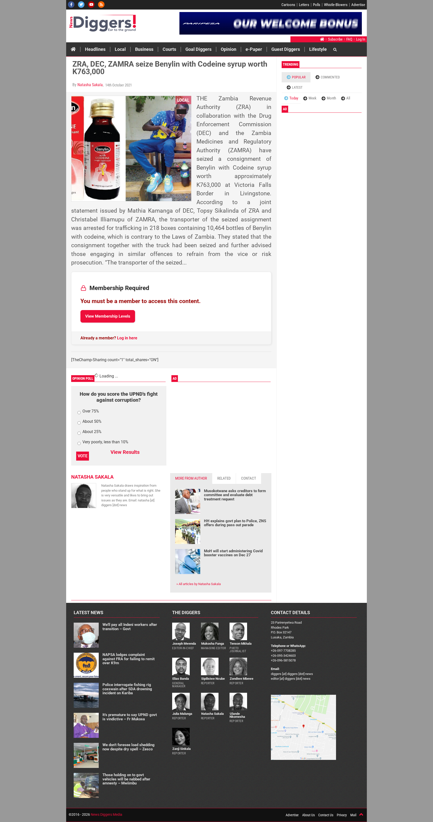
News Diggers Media (106, 814)
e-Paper (254, 49)
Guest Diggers (285, 49)
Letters (304, 5)
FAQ (349, 39)
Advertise (358, 5)
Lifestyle (318, 49)
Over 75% (90, 411)
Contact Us (325, 815)
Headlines (95, 49)
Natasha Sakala (90, 84)
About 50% (91, 422)
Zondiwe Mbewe (241, 678)
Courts (169, 49)
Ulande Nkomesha (237, 715)
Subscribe (335, 39)
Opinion (228, 49)
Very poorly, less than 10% (105, 442)
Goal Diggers (198, 49)
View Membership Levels (107, 316)
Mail (353, 815)
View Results (125, 452)
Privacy (342, 815)
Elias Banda (180, 678)
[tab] (191, 478)
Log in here (127, 338)
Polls (316, 5)
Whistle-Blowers (336, 5)
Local (120, 49)
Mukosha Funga (212, 643)
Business (144, 49)
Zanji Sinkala (181, 749)
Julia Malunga (182, 714)
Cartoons (288, 5)
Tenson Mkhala (241, 643)
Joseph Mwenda (184, 643)
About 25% (91, 432)
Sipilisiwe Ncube (213, 678)
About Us (308, 815)
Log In (360, 39)
